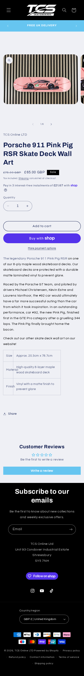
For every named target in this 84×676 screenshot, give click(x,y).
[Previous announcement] (7, 25)
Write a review (42, 470)
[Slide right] (51, 124)
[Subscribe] (71, 529)
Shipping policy (44, 663)
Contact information (42, 657)
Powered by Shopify (46, 651)
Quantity (9, 197)
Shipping (24, 178)
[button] (8, 10)
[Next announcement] (76, 25)
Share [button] (12, 413)
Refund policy (17, 657)
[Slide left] (32, 124)
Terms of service (69, 657)
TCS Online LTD (24, 651)
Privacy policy (71, 651)
